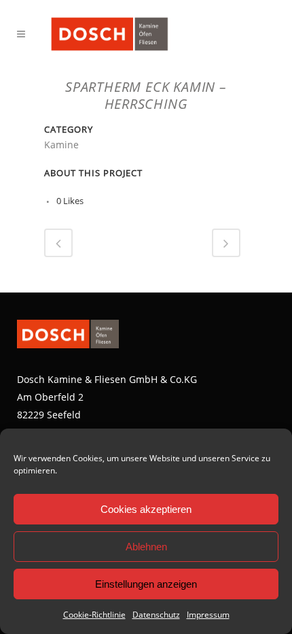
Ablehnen (146, 546)
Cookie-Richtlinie (94, 614)
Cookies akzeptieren (146, 509)
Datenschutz (156, 614)
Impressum (208, 614)
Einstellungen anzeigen (146, 584)
